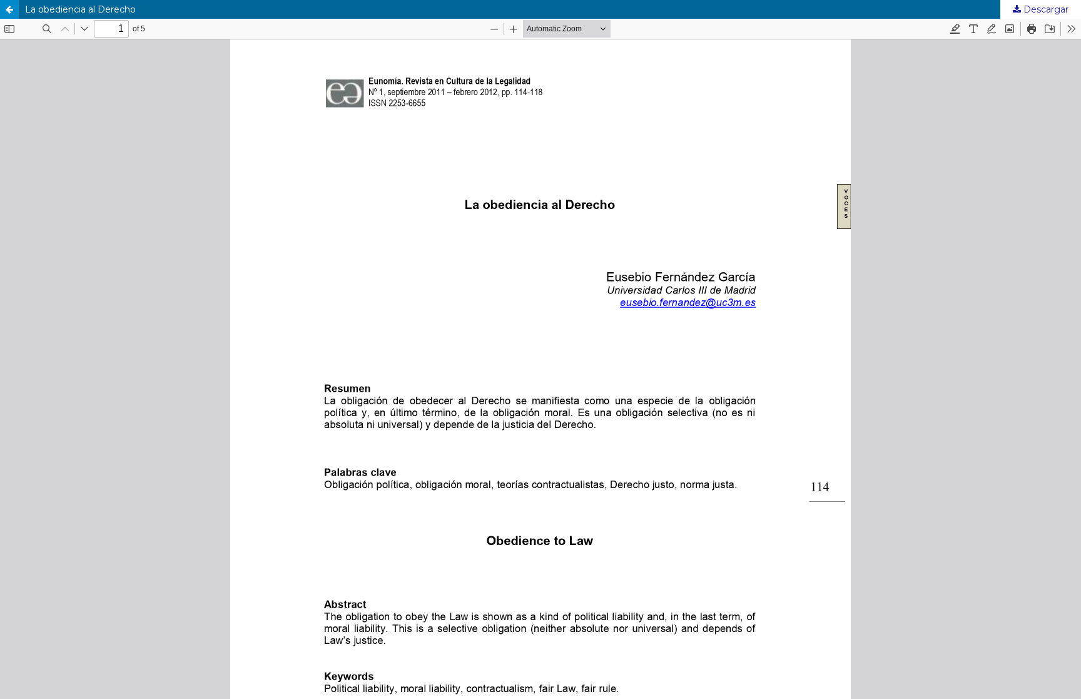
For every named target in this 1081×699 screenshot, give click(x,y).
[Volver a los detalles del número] (9, 9)
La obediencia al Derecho (80, 9)
